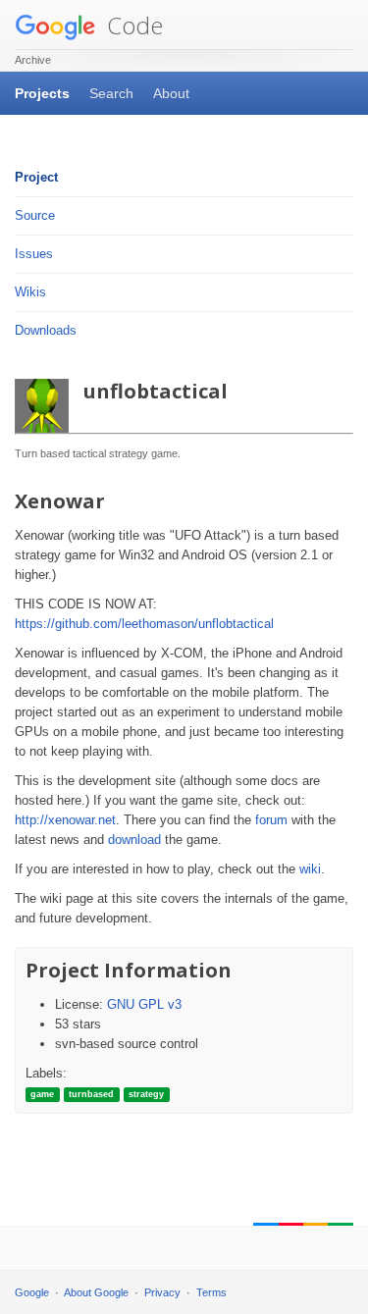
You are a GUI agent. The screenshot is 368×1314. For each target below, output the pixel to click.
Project (36, 177)
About (171, 93)
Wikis (30, 292)
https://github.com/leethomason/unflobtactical (144, 623)
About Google (96, 1292)
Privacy (162, 1292)
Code (132, 25)
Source (35, 215)
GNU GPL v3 (144, 1004)
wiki (310, 869)
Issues (34, 253)
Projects (42, 93)
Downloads (46, 330)
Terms (211, 1292)
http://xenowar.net (65, 820)
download (134, 839)
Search (111, 93)
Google (32, 1292)
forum (271, 820)
